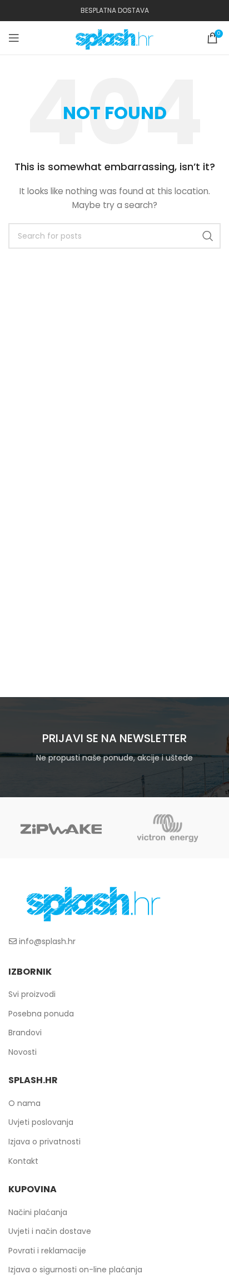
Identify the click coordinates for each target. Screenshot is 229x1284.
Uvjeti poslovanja (40, 1122)
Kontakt (23, 1161)
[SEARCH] (208, 236)
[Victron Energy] (167, 828)
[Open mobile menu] (14, 38)
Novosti (22, 1052)
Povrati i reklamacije (47, 1250)
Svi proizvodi (32, 994)
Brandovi (25, 1032)
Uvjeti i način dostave (49, 1231)
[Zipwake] (61, 828)
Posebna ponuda (41, 1013)
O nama (24, 1103)
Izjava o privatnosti (44, 1141)
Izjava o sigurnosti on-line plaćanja (75, 1269)
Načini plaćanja (37, 1212)
